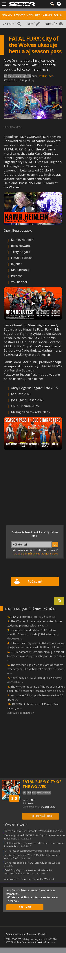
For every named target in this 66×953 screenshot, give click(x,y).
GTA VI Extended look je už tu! (32, 616)
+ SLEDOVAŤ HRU (40, 816)
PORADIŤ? (50, 24)
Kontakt (42, 934)
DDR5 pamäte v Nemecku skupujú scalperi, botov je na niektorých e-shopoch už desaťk (36, 656)
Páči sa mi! (35, 582)
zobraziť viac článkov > (20, 712)
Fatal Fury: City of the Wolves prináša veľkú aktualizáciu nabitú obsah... (28, 872)
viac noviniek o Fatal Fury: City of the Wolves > (29, 879)
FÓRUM (58, 15)
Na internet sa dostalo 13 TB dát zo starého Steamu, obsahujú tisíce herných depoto (32, 634)
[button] (33, 208)
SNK (32, 800)
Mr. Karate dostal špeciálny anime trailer (27, 850)
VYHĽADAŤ (9, 24)
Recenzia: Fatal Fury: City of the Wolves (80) (28, 831)
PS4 (9, 76)
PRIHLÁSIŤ (25, 907)
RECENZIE (19, 15)
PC (5, 76)
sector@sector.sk (47, 942)
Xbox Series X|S (19, 76)
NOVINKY (7, 15)
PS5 (29, 76)
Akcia (30, 803)
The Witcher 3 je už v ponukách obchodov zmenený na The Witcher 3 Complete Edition (35, 669)
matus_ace (46, 76)
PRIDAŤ (30, 24)
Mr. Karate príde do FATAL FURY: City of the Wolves (32, 862)
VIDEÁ (30, 15)
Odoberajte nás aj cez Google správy (36, 553)
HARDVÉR (46, 15)
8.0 (14, 798)
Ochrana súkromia (15, 934)
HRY (37, 15)
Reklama (31, 934)
